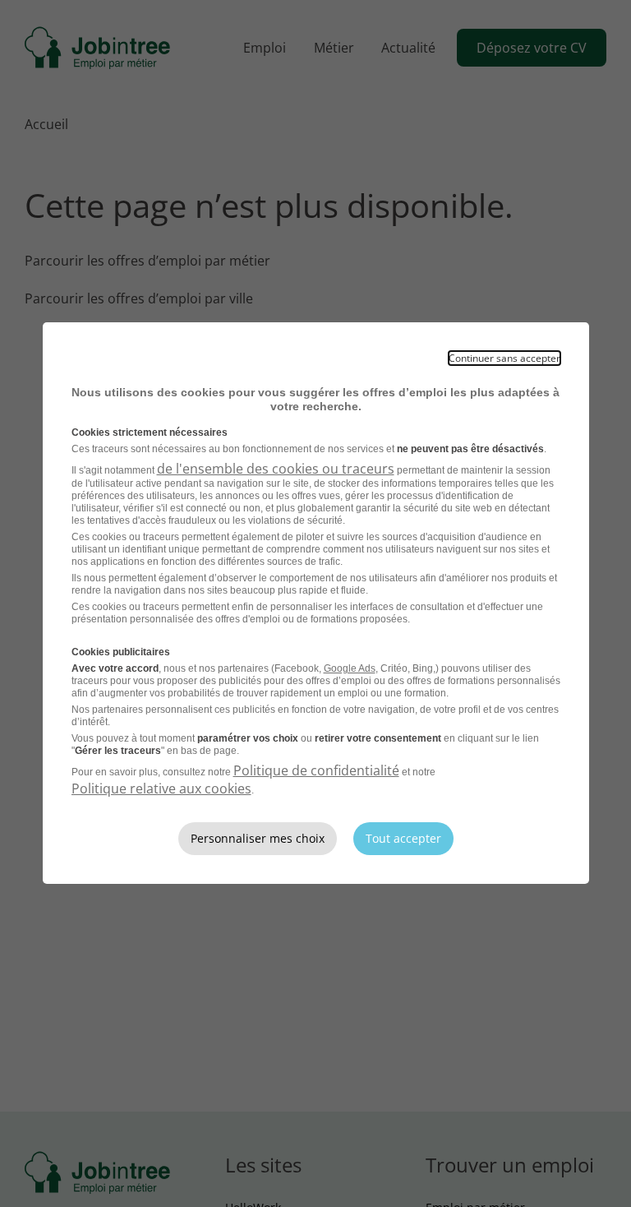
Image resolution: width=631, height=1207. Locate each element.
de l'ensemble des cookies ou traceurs (275, 469)
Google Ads (349, 668)
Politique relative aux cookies (161, 788)
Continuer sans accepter (504, 358)
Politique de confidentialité (316, 770)
